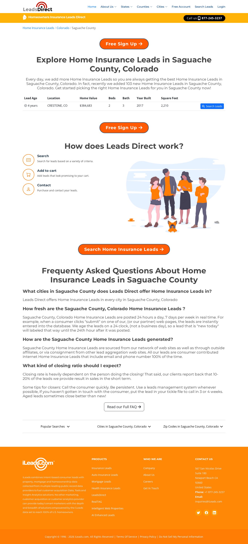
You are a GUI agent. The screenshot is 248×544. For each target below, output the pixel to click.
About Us (149, 475)
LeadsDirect (99, 495)
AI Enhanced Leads (103, 515)
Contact (44, 185)
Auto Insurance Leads (105, 475)
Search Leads (204, 6)
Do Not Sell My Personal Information (181, 536)
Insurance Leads (102, 468)
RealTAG (97, 501)
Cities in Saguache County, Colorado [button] (122, 426)
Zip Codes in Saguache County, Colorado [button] (191, 426)
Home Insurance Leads (38, 28)
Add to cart (46, 171)
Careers (148, 481)
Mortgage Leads (101, 481)
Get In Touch (151, 488)
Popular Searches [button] (53, 426)
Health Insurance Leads (106, 488)
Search (43, 156)
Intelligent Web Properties (107, 508)
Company (149, 468)
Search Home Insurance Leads (122, 249)
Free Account (181, 6)
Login (221, 6)
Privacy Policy (148, 536)
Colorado (63, 28)
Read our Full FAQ (122, 406)
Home (92, 6)
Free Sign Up (122, 43)
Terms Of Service (126, 536)
